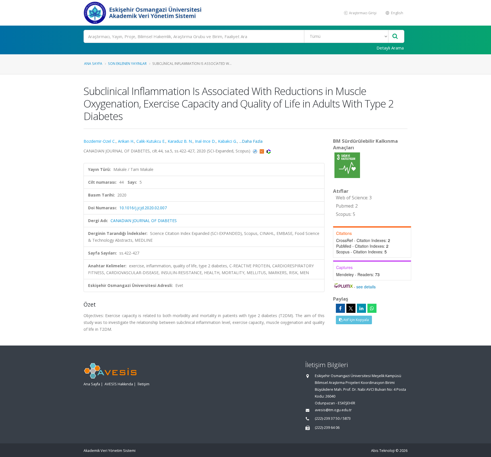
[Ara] (395, 36)
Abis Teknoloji (383, 450)
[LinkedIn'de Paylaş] (361, 308)
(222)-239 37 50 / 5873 (333, 418)
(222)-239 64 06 (327, 427)
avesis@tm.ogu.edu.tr (333, 410)
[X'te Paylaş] (350, 308)
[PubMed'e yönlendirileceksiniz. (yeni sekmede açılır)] (255, 151)
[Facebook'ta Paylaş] (340, 308)
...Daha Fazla (251, 141)
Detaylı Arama (390, 48)
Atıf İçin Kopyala (355, 319)
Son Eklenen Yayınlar (127, 63)
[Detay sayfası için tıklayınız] (347, 165)
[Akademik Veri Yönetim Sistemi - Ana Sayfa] (96, 13)
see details (366, 286)
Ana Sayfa (93, 63)
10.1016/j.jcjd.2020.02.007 (143, 207)
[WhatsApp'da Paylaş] (371, 308)
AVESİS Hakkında (119, 384)
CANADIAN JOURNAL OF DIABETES (144, 220)
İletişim (143, 384)
